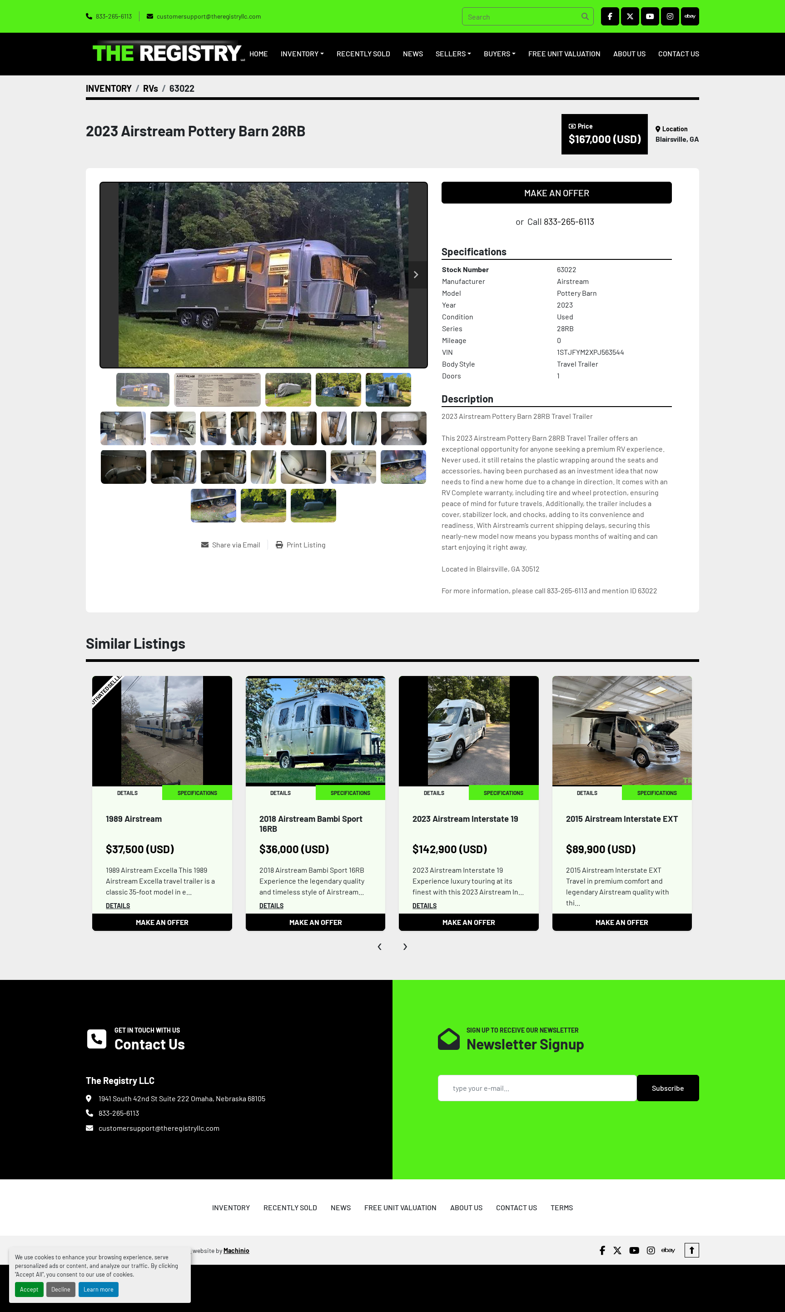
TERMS (562, 1207)
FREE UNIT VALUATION (564, 53)
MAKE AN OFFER (556, 192)
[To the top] (692, 1250)
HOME (258, 53)
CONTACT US (678, 53)
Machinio (236, 1250)
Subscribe (668, 1087)
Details (118, 905)
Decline (60, 1289)
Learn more (99, 1289)
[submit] (585, 16)
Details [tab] (127, 793)
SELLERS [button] (451, 53)
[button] (302, 53)
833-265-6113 (114, 16)
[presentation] (380, 944)
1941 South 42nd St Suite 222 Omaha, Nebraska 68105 (182, 1098)
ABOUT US (629, 53)
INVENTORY (299, 53)
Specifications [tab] (197, 793)
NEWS (413, 53)
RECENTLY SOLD (363, 53)
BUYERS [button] (497, 53)
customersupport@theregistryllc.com (209, 16)
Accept (29, 1289)
